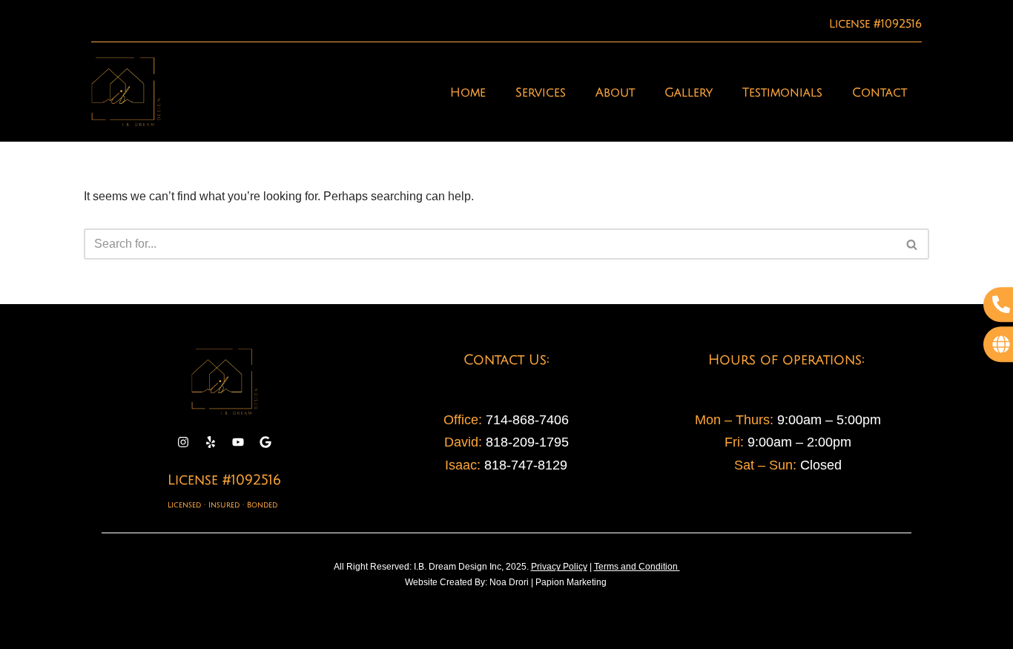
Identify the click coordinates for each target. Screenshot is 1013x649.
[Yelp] (210, 442)
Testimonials (782, 92)
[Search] (912, 244)
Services (540, 92)
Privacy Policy (559, 566)
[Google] (265, 442)
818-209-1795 (525, 442)
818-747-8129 (525, 465)
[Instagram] (183, 442)
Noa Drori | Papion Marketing (549, 582)
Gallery (688, 92)
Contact (879, 92)
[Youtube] (238, 442)
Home (468, 92)
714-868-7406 (527, 419)
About (615, 92)
